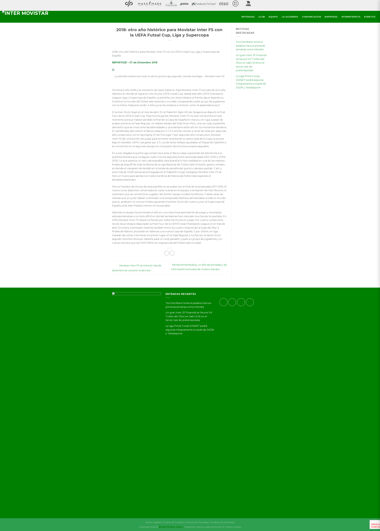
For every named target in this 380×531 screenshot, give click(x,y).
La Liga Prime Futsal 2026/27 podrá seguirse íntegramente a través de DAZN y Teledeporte (251, 82)
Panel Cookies (233, 527)
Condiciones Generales (222, 522)
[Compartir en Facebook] (166, 253)
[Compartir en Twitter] (172, 253)
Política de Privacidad (196, 522)
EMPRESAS (331, 16)
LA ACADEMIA (290, 16)
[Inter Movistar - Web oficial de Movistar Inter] (28, 17)
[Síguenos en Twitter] (241, 302)
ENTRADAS (248, 16)
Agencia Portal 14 (214, 527)
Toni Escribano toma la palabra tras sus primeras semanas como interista (250, 45)
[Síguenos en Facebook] (223, 302)
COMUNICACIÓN (311, 16)
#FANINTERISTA (350, 16)
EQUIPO (273, 16)
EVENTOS (369, 16)
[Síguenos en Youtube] (250, 302)
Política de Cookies (173, 522)
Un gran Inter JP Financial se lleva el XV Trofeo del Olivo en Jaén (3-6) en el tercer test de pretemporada (251, 63)
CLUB (261, 16)
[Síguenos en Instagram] (232, 302)
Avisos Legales (153, 522)
